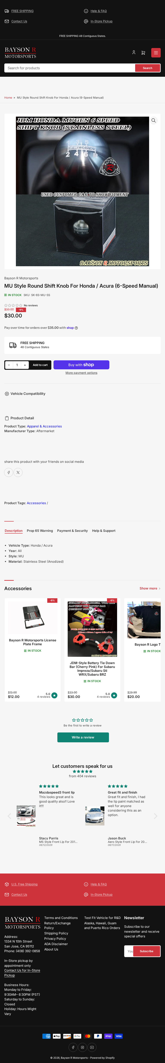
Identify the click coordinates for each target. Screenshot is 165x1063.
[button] (13, 305)
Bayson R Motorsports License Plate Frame (32, 642)
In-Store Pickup (102, 21)
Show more (148, 588)
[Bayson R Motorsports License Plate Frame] (32, 617)
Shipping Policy (56, 933)
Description (14, 531)
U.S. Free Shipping (24, 884)
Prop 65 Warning (40, 531)
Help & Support (103, 531)
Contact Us (19, 21)
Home (8, 97)
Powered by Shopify (102, 1057)
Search (147, 68)
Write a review (83, 737)
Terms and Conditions (61, 918)
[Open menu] (156, 52)
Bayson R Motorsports (21, 278)
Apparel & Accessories (44, 426)
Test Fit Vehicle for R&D (102, 918)
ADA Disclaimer (56, 944)
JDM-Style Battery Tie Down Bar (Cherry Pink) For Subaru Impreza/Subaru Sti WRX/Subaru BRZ (92, 669)
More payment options (81, 372)
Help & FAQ (99, 11)
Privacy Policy (55, 939)
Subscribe (146, 951)
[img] (82, 771)
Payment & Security (72, 531)
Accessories (36, 503)
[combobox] (82, 67)
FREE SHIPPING (22, 11)
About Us (51, 949)
